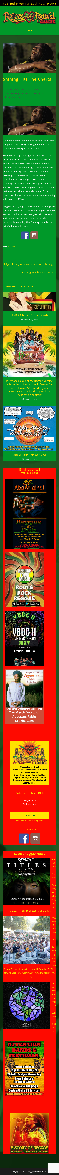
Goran (10, 89)
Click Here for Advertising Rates (29, 820)
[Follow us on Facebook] (25, 235)
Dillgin (11, 247)
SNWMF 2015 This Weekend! (29, 455)
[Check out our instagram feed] (34, 235)
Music (37, 93)
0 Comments (14, 97)
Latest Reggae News (18, 93)
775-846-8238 (29, 473)
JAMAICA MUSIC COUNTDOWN (29, 315)
